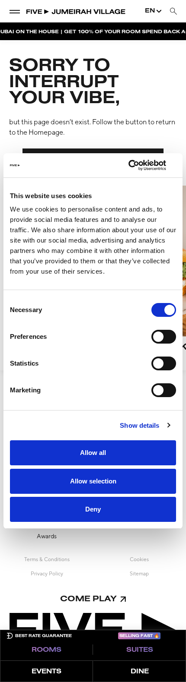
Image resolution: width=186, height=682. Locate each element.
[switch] (163, 337)
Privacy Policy (47, 574)
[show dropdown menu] (15, 11)
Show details (139, 425)
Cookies (139, 559)
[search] (173, 11)
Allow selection (93, 481)
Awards (47, 536)
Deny (93, 509)
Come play (88, 599)
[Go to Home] (76, 11)
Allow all (93, 452)
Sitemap (139, 574)
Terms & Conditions (47, 559)
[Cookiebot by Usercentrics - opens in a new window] (138, 165)
